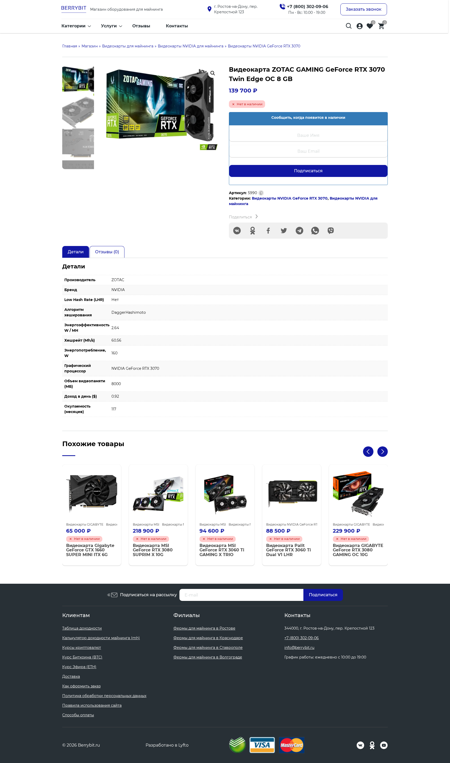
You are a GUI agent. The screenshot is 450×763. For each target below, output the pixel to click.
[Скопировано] (261, 193)
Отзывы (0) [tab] (107, 251)
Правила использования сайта (92, 705)
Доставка (71, 676)
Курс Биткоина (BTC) (82, 657)
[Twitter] (284, 231)
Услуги (109, 25)
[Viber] (331, 231)
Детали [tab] (76, 251)
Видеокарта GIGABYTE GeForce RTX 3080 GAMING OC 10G (358, 550)
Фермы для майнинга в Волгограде (207, 657)
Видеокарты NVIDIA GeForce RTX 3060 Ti (299, 524)
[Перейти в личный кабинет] (360, 26)
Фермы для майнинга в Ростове (204, 628)
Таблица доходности (82, 628)
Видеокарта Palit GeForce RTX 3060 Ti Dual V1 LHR (288, 550)
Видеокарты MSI (146, 524)
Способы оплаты (78, 715)
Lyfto (183, 745)
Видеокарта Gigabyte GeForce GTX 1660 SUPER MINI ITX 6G (90, 550)
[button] (212, 73)
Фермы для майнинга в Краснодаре (208, 638)
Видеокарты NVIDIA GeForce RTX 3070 (290, 198)
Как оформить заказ (81, 686)
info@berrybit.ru (299, 647)
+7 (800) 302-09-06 (301, 638)
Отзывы (141, 25)
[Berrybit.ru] (73, 9)
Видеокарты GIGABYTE (84, 524)
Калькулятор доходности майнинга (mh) (101, 638)
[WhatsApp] (315, 231)
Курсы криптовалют (81, 647)
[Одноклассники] (253, 231)
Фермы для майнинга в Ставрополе (208, 647)
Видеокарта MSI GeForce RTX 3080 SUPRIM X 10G (153, 550)
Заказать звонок (364, 9)
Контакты (177, 25)
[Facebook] (268, 231)
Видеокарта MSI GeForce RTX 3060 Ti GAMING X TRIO (221, 550)
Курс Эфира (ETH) (79, 666)
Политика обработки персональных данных (104, 695)
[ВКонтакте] (237, 231)
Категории (73, 25)
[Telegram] (299, 231)
